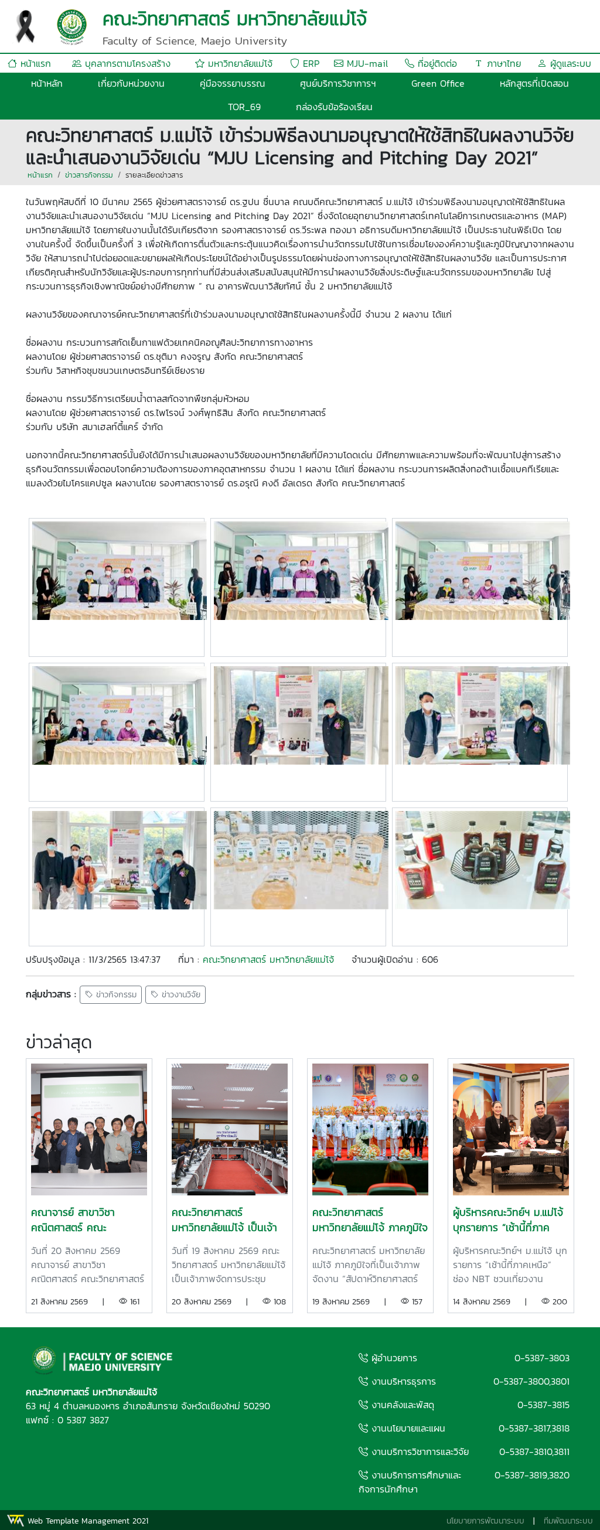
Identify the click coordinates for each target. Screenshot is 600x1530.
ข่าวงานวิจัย (179, 995)
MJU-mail (365, 63)
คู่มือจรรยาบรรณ (232, 83)
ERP (309, 63)
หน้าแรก (34, 63)
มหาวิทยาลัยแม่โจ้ (238, 63)
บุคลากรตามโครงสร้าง (126, 63)
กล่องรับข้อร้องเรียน (334, 107)
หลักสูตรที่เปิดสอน (534, 83)
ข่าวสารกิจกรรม (89, 174)
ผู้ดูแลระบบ (569, 63)
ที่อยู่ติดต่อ (435, 63)
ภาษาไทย (502, 63)
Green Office (438, 83)
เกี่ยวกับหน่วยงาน (131, 83)
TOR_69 (244, 107)
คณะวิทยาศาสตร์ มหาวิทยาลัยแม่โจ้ (268, 959)
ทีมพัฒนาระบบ (568, 1521)
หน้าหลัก (47, 83)
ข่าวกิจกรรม (115, 995)
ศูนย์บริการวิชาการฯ (338, 83)
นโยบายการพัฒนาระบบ (485, 1521)
